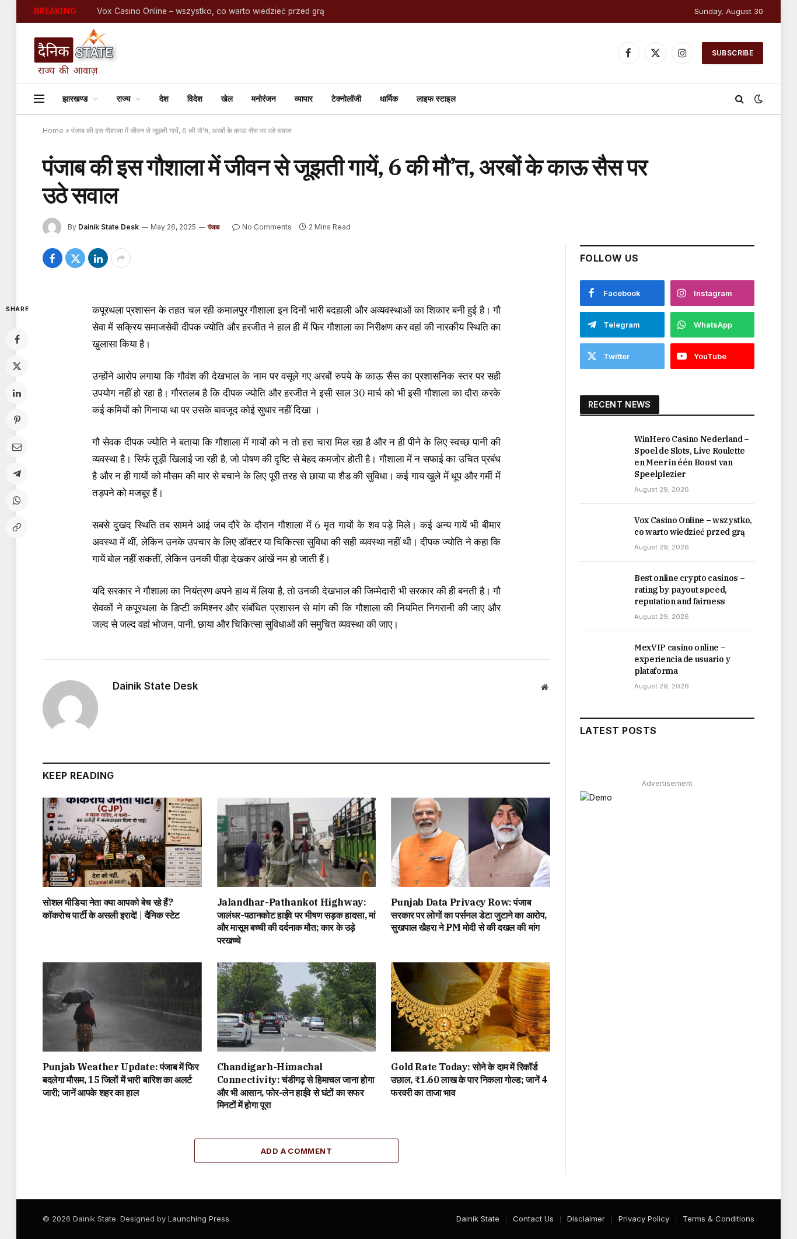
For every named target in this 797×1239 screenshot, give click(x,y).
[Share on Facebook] (52, 258)
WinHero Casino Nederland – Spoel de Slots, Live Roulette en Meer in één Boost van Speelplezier (691, 456)
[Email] (17, 447)
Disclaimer (586, 1218)
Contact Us (533, 1218)
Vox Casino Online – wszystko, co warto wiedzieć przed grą (210, 11)
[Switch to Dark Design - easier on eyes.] (757, 98)
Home (53, 130)
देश (164, 98)
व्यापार (304, 98)
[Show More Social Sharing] (121, 258)
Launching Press (198, 1218)
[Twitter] (17, 366)
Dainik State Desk (108, 226)
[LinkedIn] (17, 393)
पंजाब (214, 227)
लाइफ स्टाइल (436, 98)
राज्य (124, 98)
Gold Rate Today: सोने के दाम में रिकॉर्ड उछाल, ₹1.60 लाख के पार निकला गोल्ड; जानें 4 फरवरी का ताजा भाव (469, 1079)
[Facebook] (17, 339)
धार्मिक (389, 98)
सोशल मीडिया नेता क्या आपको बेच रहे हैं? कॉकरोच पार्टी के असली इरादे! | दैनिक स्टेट (111, 908)
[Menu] (39, 99)
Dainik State (477, 1218)
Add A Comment (296, 1151)
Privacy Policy (643, 1218)
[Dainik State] (76, 53)
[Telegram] (17, 473)
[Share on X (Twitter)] (75, 258)
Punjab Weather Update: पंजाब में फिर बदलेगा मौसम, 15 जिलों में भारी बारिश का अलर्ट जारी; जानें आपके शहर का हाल (121, 1079)
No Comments (267, 226)
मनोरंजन (263, 98)
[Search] (739, 99)
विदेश (194, 98)
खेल (227, 98)
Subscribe (732, 52)
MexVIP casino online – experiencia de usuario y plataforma (682, 659)
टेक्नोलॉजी (346, 98)
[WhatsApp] (17, 500)
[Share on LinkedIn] (98, 258)
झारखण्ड (75, 98)
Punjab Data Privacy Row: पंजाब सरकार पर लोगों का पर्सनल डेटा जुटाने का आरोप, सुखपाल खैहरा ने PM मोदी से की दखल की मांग (469, 915)
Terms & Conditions (718, 1218)
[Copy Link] (17, 527)
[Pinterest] (17, 420)
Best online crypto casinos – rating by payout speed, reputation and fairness (689, 590)
